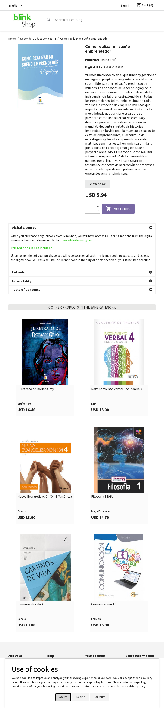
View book (98, 184)
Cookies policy (135, 686)
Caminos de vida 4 (30, 604)
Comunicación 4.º (103, 604)
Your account (95, 655)
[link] (45, 368)
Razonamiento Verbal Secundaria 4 (116, 389)
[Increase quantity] (97, 206)
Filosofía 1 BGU (102, 497)
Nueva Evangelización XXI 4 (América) (45, 497)
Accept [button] (63, 696)
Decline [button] (80, 696)
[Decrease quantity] (97, 211)
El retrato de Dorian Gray (36, 389)
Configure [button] (99, 696)
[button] (82, 228)
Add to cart (118, 208)
